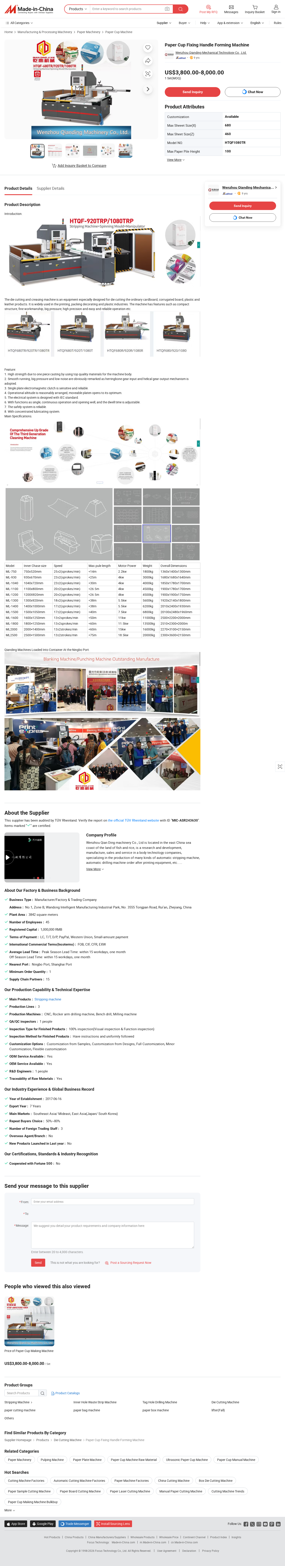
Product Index (218, 1537)
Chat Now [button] (255, 92)
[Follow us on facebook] (246, 1524)
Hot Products (52, 1537)
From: (25, 1202)
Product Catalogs (67, 1393)
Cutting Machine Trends (228, 1491)
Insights (236, 1537)
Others (9, 1418)
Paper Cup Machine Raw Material (134, 1460)
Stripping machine (48, 999)
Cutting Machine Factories (26, 1480)
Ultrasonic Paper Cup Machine (187, 1460)
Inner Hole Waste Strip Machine (94, 1402)
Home (8, 32)
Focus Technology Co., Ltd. (111, 1550)
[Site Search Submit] (180, 9)
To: (27, 1214)
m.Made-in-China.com (153, 1542)
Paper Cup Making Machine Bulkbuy (33, 1502)
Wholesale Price (168, 1537)
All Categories (19, 23)
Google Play (42, 1524)
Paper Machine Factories (131, 1480)
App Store (16, 1524)
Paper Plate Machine (87, 1460)
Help (203, 23)
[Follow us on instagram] (258, 1524)
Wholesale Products (142, 1537)
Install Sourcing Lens (115, 1524)
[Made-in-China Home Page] (28, 9)
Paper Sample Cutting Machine (29, 1491)
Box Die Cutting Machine (215, 1480)
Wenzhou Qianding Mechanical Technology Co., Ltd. (211, 52)
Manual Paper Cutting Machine (180, 1491)
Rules (277, 23)
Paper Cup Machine (118, 32)
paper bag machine (86, 1410)
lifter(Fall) (218, 1410)
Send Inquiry (193, 92)
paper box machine (155, 1410)
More (8, 1510)
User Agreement (166, 1550)
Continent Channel (194, 1537)
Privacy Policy (210, 1550)
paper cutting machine (19, 1410)
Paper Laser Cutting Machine (130, 1491)
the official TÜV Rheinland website (133, 820)
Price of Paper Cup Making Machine (28, 1351)
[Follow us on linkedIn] (278, 1524)
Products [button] (76, 8)
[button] (167, 9)
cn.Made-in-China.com (184, 1542)
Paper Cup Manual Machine (236, 1460)
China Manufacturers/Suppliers (107, 1537)
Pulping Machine (52, 1460)
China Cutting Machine (173, 1480)
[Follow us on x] (252, 1524)
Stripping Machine (16, 1402)
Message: (22, 1225)
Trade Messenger (75, 1524)
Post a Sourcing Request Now (128, 1262)
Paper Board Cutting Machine (80, 1491)
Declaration (189, 1550)
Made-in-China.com (123, 1542)
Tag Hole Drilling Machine (159, 1402)
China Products (74, 1537)
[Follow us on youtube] (265, 1524)
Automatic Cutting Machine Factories (79, 1480)
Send (38, 1262)
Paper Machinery (88, 32)
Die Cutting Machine (225, 1402)
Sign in (276, 12)
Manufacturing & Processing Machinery (45, 32)
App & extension (228, 23)
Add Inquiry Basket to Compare (82, 165)
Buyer (183, 23)
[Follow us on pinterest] (271, 1524)
